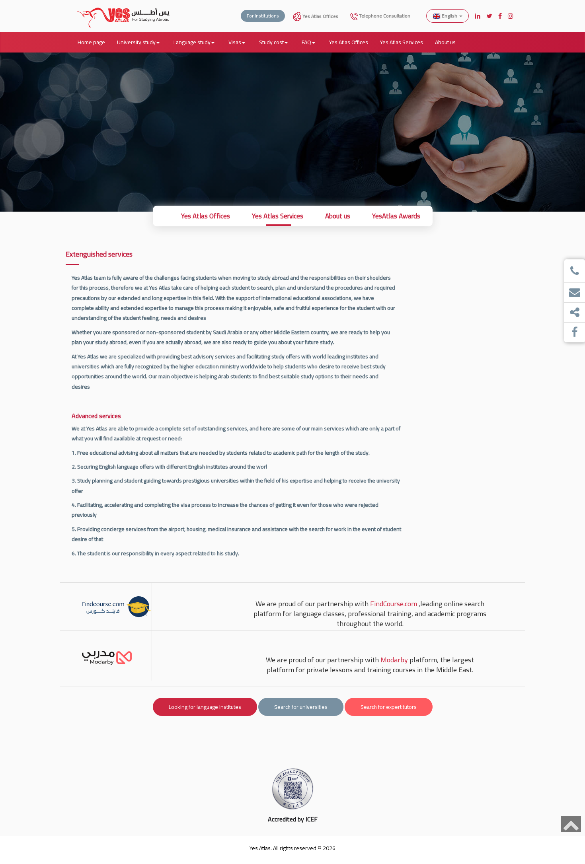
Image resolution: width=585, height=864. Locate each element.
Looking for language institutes (205, 707)
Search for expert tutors (389, 707)
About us (445, 42)
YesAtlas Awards (396, 216)
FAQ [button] (306, 42)
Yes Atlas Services (401, 42)
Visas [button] (234, 42)
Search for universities (301, 707)
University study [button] (136, 42)
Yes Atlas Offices (319, 16)
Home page (91, 42)
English (449, 15)
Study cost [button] (271, 42)
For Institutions (263, 15)
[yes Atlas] (123, 10)
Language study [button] (192, 42)
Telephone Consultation (384, 15)
